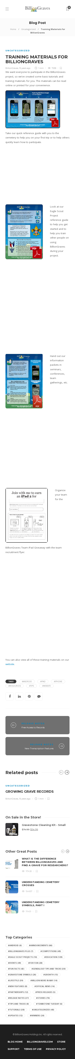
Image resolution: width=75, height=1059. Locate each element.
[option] (37, 789)
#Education (53, 957)
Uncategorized (28, 29)
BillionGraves (11, 68)
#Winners (37, 1015)
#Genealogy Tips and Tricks (48, 968)
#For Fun (35, 963)
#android (27, 681)
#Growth (50, 974)
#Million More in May (43, 980)
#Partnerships (18, 992)
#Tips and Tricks (18, 1004)
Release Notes (33, 723)
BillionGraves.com (40, 1041)
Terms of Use (33, 1049)
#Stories (43, 998)
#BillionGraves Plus (20, 951)
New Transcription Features (39, 748)
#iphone (58, 681)
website (9, 664)
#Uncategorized (43, 1009)
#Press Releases (45, 992)
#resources (14, 686)
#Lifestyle (15, 980)
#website (46, 686)
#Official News (44, 986)
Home (13, 29)
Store (61, 1041)
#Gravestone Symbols (22, 974)
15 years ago (24, 68)
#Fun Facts (16, 968)
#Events (14, 963)
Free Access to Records (33, 727)
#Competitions (50, 951)
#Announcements (40, 945)
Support (13, 1049)
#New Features (17, 986)
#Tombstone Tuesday (49, 1004)
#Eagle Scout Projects (22, 957)
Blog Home (15, 1041)
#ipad (43, 681)
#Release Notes (18, 998)
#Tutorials (16, 1009)
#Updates (15, 1015)
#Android (15, 945)
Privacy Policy (56, 1049)
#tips (31, 686)
